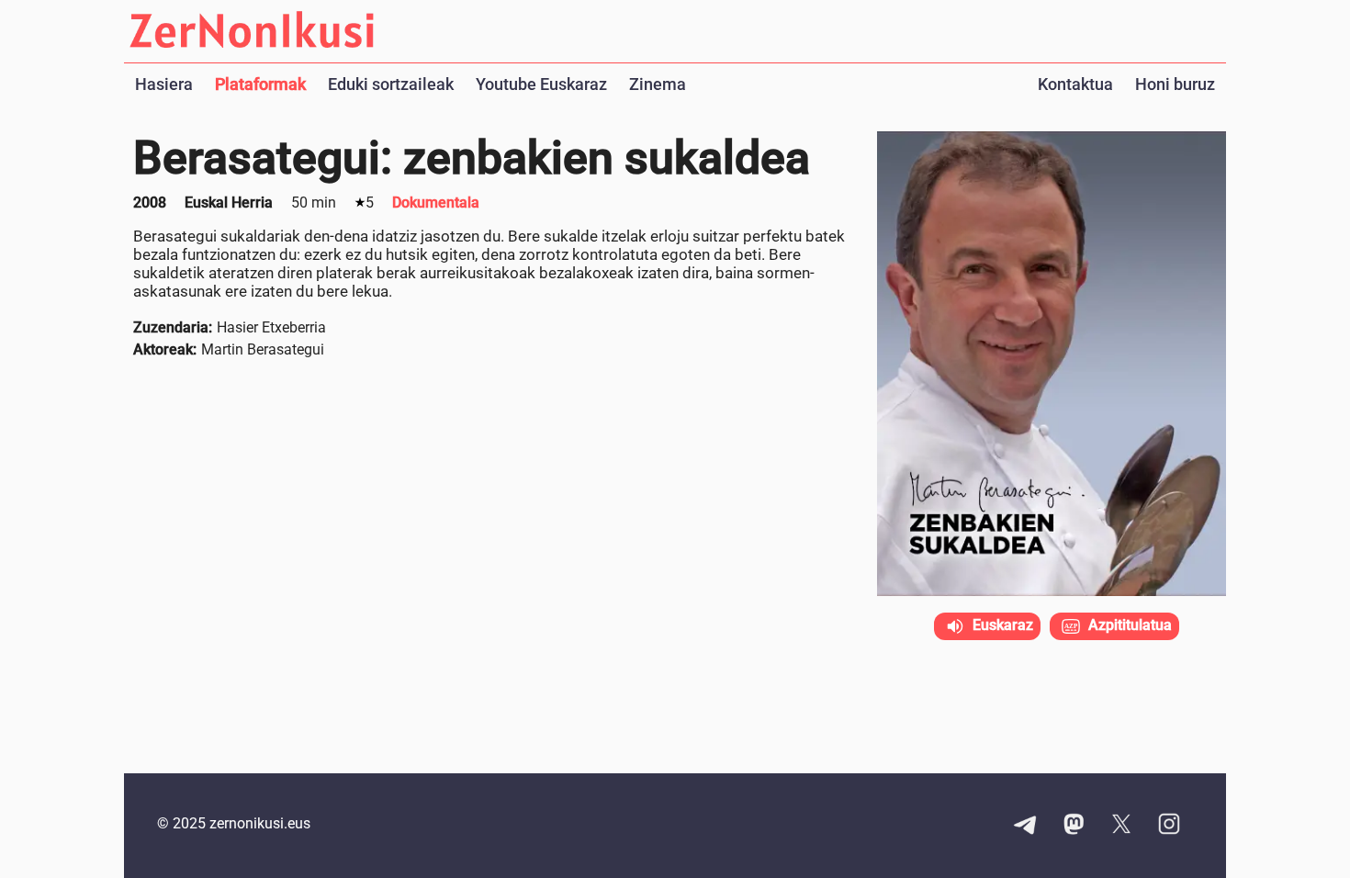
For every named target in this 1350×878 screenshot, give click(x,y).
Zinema (657, 84)
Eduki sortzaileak (391, 84)
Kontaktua (1075, 84)
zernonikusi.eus (259, 823)
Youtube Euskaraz (541, 84)
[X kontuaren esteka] (1121, 825)
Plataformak (260, 84)
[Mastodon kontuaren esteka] (1073, 825)
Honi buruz (1175, 84)
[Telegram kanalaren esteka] (1026, 825)
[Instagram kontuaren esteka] (1169, 825)
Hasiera (164, 84)
